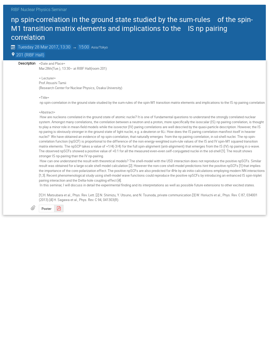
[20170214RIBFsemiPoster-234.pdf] (59, 208)
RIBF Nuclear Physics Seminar (39, 9)
